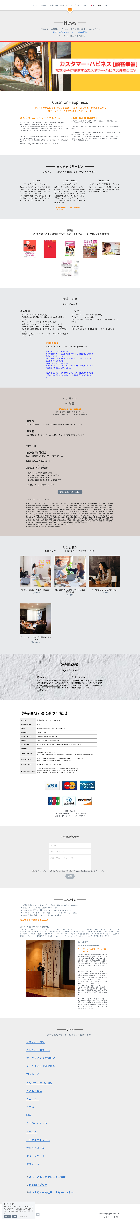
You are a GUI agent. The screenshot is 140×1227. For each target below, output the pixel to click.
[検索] (106, 5)
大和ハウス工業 (35, 1148)
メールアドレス (57, 851)
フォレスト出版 (35, 1041)
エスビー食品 (34, 1090)
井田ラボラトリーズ (38, 1139)
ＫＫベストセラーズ (38, 1049)
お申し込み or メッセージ (61, 858)
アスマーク (32, 1164)
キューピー (32, 1099)
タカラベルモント (36, 1123)
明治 (29, 1115)
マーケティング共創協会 (40, 1058)
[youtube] (37, 1214)
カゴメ (30, 1107)
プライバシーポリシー (100, 871)
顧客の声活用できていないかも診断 (70, 32)
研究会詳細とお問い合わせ (70, 492)
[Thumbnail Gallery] (30, 249)
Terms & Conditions (81, 871)
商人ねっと (32, 1074)
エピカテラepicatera (39, 1082)
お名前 (53, 845)
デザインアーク (35, 1156)
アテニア (31, 1131)
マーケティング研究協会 (40, 1066)
